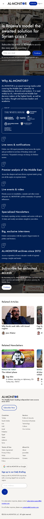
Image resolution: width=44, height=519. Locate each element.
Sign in (40, 4)
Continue (6, 287)
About (24, 450)
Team (24, 455)
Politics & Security (28, 418)
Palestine (4, 432)
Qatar (3, 437)
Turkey (4, 418)
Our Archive (26, 429)
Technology (26, 424)
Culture (24, 426)
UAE (3, 426)
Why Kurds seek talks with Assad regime (16, 327)
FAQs (3, 455)
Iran (3, 424)
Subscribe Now (9, 407)
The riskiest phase (9, 372)
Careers (24, 458)
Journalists (25, 453)
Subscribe (33, 4)
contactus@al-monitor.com (30, 507)
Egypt (3, 434)
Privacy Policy (6, 453)
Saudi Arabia (6, 421)
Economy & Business (28, 421)
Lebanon (4, 440)
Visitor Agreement (7, 450)
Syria (3, 443)
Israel (3, 429)
